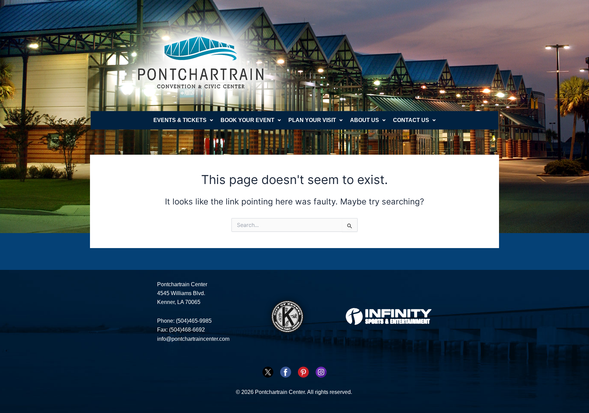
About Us (364, 120)
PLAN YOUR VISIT (312, 120)
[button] (183, 120)
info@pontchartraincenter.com (193, 339)
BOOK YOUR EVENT (247, 120)
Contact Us (411, 120)
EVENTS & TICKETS (180, 120)
